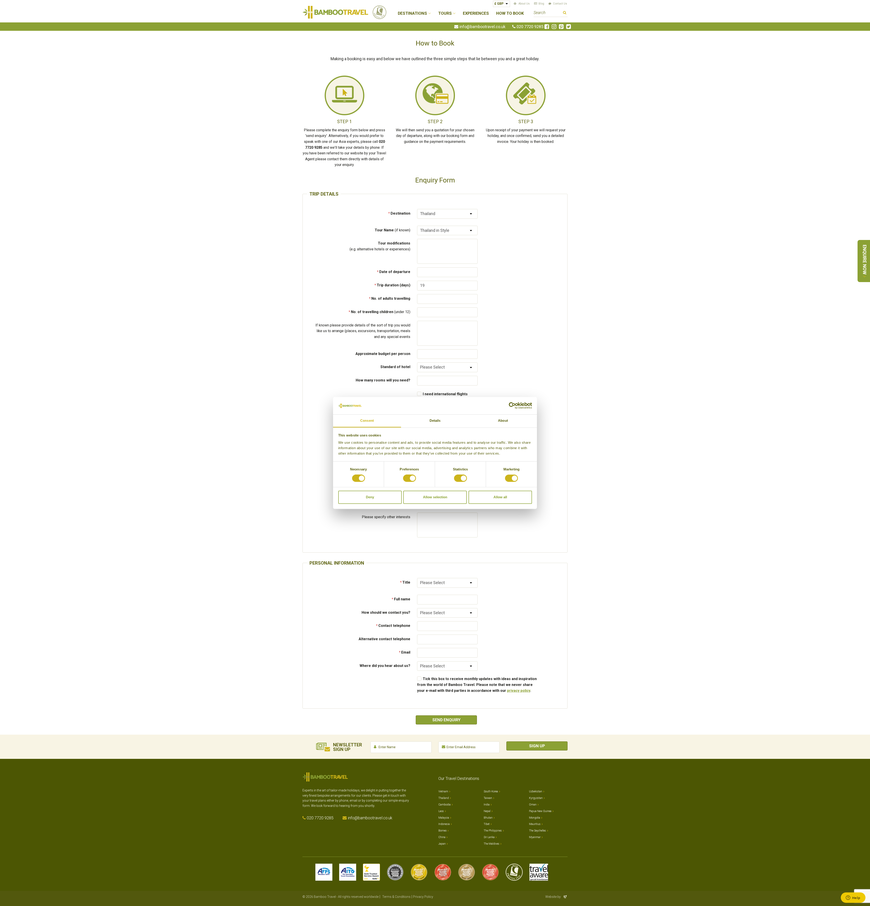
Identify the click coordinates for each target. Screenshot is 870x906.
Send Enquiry (446, 719)
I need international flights (445, 394)
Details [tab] (435, 420)
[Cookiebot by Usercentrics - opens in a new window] (512, 405)
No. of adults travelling (390, 298)
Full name (402, 599)
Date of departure (394, 272)
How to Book (510, 13)
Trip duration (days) (393, 285)
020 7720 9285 (530, 27)
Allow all (500, 497)
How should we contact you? (386, 612)
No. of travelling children (380, 312)
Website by (556, 897)
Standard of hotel (395, 367)
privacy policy (518, 690)
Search (565, 13)
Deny (370, 497)
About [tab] (503, 420)
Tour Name (392, 230)
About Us (524, 3)
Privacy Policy (423, 897)
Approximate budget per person (382, 354)
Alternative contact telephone (384, 639)
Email (405, 652)
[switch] (409, 478)
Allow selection (435, 497)
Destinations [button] (412, 13)
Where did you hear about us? (385, 666)
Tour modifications (380, 246)
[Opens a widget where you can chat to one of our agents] (853, 898)
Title (406, 582)
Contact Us (560, 3)
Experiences (476, 13)
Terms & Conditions (396, 897)
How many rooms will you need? (383, 380)
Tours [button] (445, 13)
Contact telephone (394, 625)
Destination (400, 213)
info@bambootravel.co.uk (482, 27)
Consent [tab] (367, 420)
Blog (541, 3)
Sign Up (537, 745)
